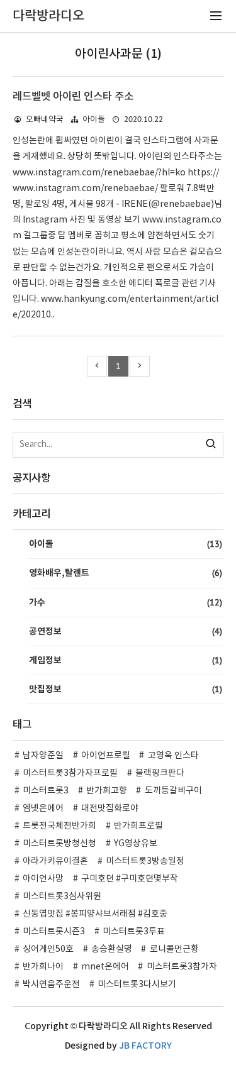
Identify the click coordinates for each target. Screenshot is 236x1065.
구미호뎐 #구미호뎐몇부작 (129, 879)
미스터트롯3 (46, 791)
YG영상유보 (135, 844)
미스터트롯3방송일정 (145, 861)
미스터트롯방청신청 (59, 844)
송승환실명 (111, 949)
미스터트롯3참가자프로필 (70, 773)
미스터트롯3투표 (134, 932)
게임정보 (125, 660)
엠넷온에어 (43, 808)
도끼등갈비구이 (173, 791)
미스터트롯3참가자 (182, 967)
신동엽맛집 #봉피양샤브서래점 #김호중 (95, 914)
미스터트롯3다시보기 (137, 984)
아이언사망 (43, 879)
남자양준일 (43, 756)
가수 (125, 602)
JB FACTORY (145, 1045)
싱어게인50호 (48, 949)
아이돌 (93, 119)
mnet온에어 (105, 967)
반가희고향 (106, 791)
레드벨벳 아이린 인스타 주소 (73, 97)
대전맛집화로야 (109, 808)
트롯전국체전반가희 (59, 826)
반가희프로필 (138, 826)
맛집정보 (125, 689)
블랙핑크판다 (159, 773)
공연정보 (125, 631)
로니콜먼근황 (174, 949)
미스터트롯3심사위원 (62, 896)
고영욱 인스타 (173, 756)
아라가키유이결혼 (55, 861)
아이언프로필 (105, 756)
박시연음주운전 (51, 984)
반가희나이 (43, 967)
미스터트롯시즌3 (54, 932)
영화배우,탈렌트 (125, 572)
